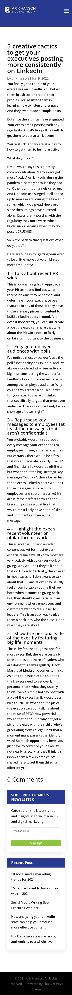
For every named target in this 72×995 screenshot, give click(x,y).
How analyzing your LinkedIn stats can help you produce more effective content (33, 921)
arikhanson (20, 78)
